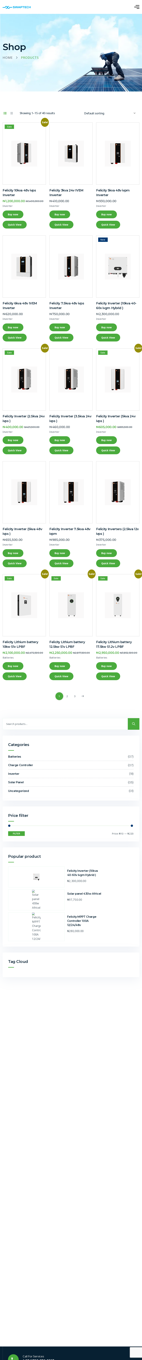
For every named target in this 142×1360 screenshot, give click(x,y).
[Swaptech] (17, 7)
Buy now (13, 214)
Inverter (8, 206)
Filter (16, 833)
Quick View (14, 224)
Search (133, 724)
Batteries (8, 657)
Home (8, 57)
